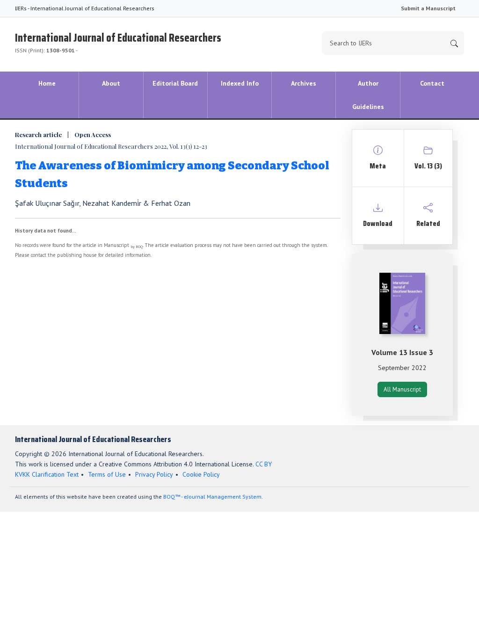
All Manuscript (402, 389)
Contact (432, 83)
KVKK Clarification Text (47, 474)
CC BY (263, 464)
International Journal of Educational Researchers (118, 41)
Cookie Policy (201, 474)
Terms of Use (107, 474)
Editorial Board (175, 83)
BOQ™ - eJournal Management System (212, 496)
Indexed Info (240, 83)
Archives (303, 83)
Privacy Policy (154, 474)
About (111, 83)
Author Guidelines (368, 95)
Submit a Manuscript (428, 8)
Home (47, 83)
